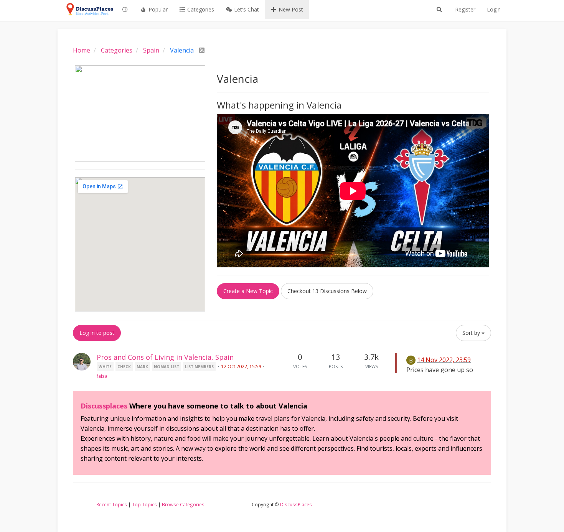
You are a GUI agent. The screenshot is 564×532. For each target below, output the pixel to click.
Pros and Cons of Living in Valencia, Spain (165, 357)
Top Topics (144, 504)
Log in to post (96, 332)
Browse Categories (183, 504)
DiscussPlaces (296, 504)
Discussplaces (104, 405)
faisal (103, 376)
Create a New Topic (248, 291)
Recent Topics (111, 504)
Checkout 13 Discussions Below (327, 291)
